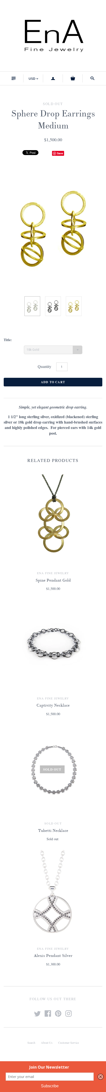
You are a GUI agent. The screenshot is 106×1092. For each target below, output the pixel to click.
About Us (47, 1043)
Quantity (44, 366)
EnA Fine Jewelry (53, 573)
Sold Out (53, 823)
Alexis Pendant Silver (53, 955)
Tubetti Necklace (53, 830)
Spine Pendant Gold (53, 580)
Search (31, 1043)
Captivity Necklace (53, 705)
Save (60, 153)
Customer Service (68, 1043)
